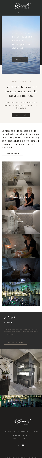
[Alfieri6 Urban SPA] (21, 5)
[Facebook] (19, 445)
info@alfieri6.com (21, 435)
